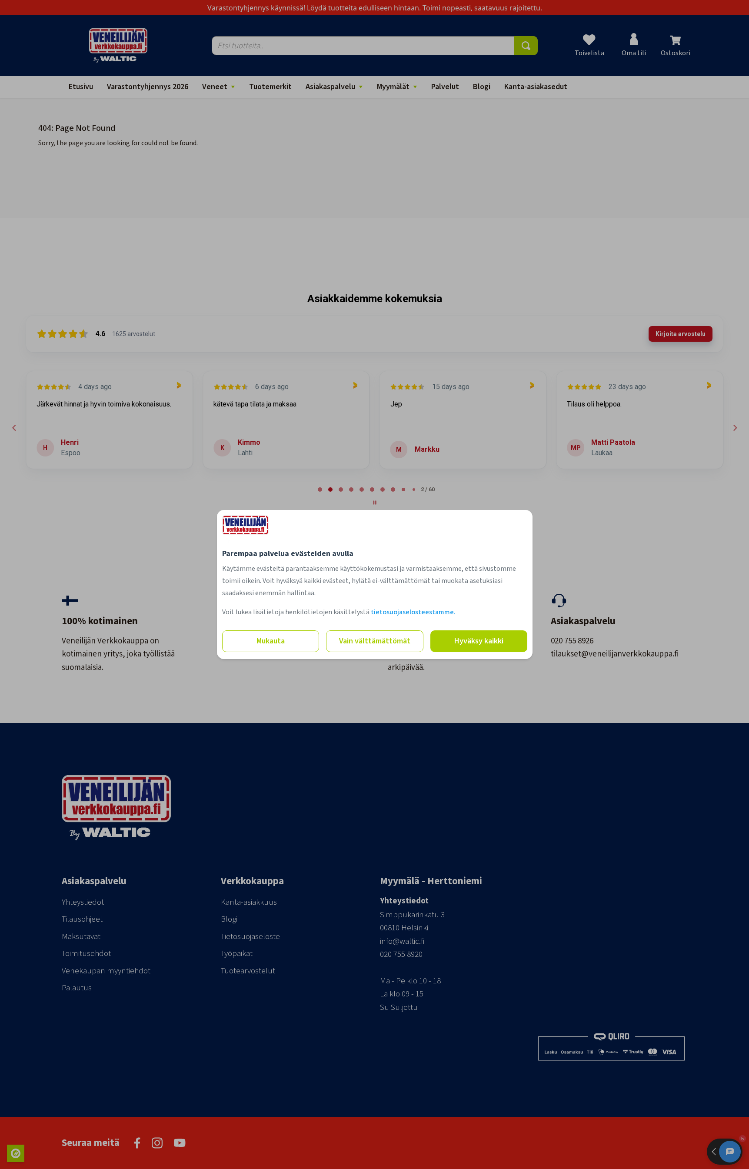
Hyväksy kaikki (478, 641)
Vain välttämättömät (374, 641)
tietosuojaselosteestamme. (413, 612)
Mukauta (270, 641)
